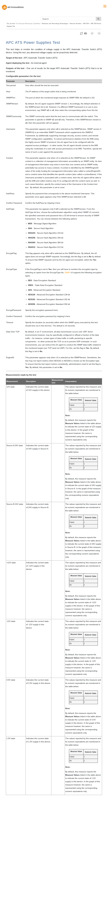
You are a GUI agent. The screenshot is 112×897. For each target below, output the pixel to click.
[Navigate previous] (93, 33)
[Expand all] (81, 33)
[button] (98, 19)
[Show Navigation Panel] (105, 6)
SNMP (67, 272)
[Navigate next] (99, 33)
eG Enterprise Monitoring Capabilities (28, 23)
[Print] (87, 33)
